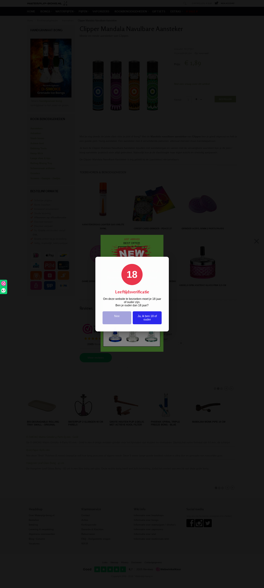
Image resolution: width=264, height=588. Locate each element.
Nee (117, 316)
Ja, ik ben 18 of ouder (147, 318)
